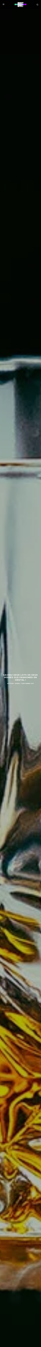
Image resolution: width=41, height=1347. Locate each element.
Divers (17, 683)
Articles (10, 683)
